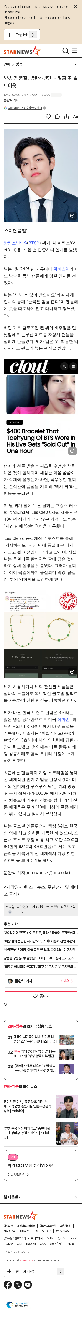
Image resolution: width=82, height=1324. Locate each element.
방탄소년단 (14, 243)
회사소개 (8, 1225)
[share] (66, 116)
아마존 (63, 719)
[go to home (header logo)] (22, 51)
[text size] (75, 116)
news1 (73, 1238)
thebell (31, 1244)
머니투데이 (37, 1238)
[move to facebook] (8, 1285)
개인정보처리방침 (26, 1225)
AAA (43, 1244)
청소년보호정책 (48, 1225)
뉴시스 (61, 1238)
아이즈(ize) (56, 1244)
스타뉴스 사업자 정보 (15, 1252)
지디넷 (9, 1244)
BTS (32, 243)
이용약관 (23, 1231)
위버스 (59, 269)
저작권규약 (9, 1231)
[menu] (74, 50)
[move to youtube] (28, 1285)
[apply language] (33, 34)
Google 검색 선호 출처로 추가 (25, 107)
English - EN (26, 35)
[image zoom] (72, 216)
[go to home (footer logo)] (21, 1215)
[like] (48, 116)
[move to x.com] (18, 1285)
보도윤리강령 (62, 1231)
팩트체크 (46, 1231)
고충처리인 (65, 1225)
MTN (50, 1238)
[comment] (57, 116)
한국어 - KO (25, 1271)
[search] (65, 50)
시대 (19, 1244)
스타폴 (70, 1244)
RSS (35, 1231)
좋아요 (45, 996)
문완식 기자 (11, 100)
